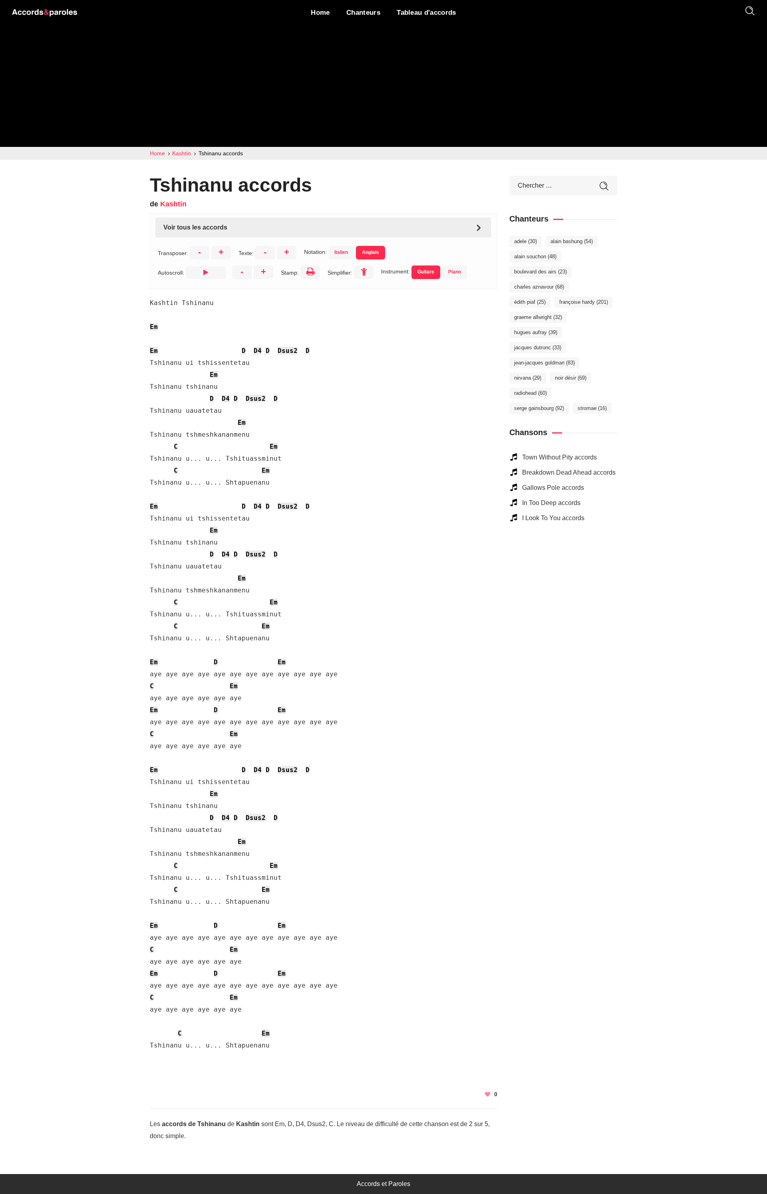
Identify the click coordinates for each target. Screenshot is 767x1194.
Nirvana (527, 378)
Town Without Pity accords (559, 457)
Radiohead (530, 393)
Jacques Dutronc (537, 347)
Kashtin (173, 204)
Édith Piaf (530, 302)
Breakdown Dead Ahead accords (569, 472)
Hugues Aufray (535, 332)
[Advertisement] (383, 87)
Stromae (592, 408)
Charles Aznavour (539, 287)
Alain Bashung (571, 241)
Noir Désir (570, 378)
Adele (525, 241)
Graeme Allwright (538, 317)
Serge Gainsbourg (539, 408)
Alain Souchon (535, 256)
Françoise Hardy (583, 302)
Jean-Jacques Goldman (544, 363)
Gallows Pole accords (553, 487)
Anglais (370, 252)
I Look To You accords (553, 518)
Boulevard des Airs (540, 272)
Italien (341, 252)
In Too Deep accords (551, 502)
